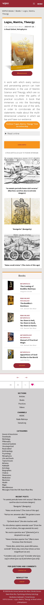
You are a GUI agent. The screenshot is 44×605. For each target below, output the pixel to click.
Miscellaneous (7, 487)
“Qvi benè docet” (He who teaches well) (22, 521)
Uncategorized (8, 446)
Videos (22, 407)
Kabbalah (5, 465)
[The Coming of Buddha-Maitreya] (10, 286)
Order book (23, 73)
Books (22, 400)
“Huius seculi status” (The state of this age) (22, 510)
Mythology (6, 439)
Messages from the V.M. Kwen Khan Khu (17, 490)
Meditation (6, 477)
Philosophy (6, 441)
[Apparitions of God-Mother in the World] (10, 354)
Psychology (25, 301)
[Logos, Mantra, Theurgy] (10, 384)
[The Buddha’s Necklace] (10, 300)
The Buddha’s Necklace (26, 304)
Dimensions (6, 475)
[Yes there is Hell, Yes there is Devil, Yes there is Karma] (10, 317)
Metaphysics (22, 29)
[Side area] (33, 3)
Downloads (6, 436)
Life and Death (8, 458)
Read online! (11, 29)
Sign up (22, 582)
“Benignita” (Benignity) (22, 506)
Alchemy (5, 463)
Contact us (22, 570)
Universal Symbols (9, 444)
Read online (13, 133)
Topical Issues (7, 461)
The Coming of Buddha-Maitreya (28, 287)
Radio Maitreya (22, 419)
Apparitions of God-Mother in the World (29, 355)
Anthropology (26, 335)
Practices (22, 404)
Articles (22, 396)
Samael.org (22, 423)
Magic (4, 485)
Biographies (6, 470)
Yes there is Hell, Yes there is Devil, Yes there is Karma (28, 323)
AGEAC (22, 415)
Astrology (6, 468)
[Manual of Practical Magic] (10, 337)
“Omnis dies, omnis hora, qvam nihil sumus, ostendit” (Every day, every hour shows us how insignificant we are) (22, 549)
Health (4, 482)
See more (22, 365)
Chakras (5, 473)
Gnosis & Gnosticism (10, 434)
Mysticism (6, 480)
